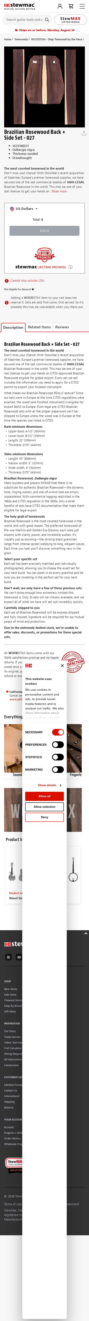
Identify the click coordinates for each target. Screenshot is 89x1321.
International (11, 1096)
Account (9, 1127)
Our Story (10, 1031)
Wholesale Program (16, 1144)
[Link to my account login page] (60, 6)
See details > (70, 267)
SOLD (44, 231)
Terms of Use (13, 1204)
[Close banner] (62, 665)
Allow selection (44, 806)
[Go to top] (86, 932)
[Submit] (47, 19)
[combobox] (27, 19)
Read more (59, 191)
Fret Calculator (13, 1048)
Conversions (11, 1065)
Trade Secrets (12, 1037)
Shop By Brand (13, 1006)
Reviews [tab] (62, 327)
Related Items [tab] (39, 327)
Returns (8, 1107)
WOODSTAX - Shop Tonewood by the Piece (56, 39)
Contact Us (10, 1090)
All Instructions (13, 1059)
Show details (47, 785)
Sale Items (10, 994)
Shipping (9, 1101)
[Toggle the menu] (82, 6)
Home (7, 39)
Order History (12, 1138)
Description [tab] (13, 327)
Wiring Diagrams (14, 1054)
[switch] (58, 744)
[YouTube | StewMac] (20, 958)
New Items (10, 989)
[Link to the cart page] (71, 6)
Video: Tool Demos (15, 1042)
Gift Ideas (10, 1011)
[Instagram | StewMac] (9, 958)
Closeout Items (13, 1000)
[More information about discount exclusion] (33, 289)
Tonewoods (21, 39)
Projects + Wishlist (15, 1133)
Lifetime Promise (14, 1085)
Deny (44, 817)
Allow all (44, 796)
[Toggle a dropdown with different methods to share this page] (84, 133)
